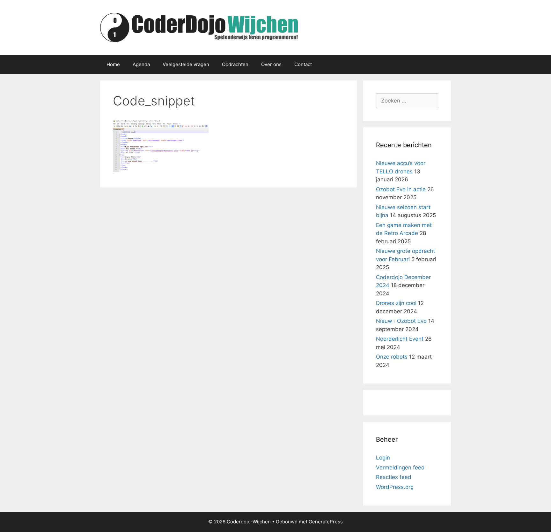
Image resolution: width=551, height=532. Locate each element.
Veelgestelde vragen (186, 64)
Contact (303, 64)
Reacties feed (393, 477)
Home (113, 64)
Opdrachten (235, 64)
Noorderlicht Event (399, 339)
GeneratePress (326, 522)
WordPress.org (395, 487)
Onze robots (392, 356)
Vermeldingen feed (400, 467)
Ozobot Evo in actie (401, 189)
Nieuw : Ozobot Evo (401, 321)
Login (383, 457)
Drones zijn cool (396, 303)
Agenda (141, 64)
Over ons (271, 64)
